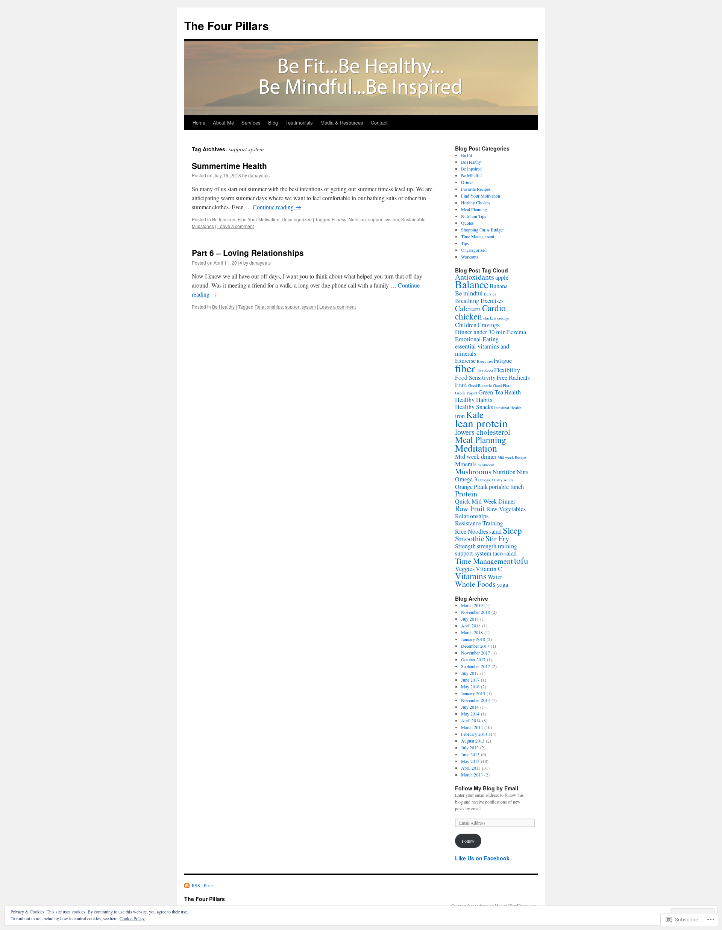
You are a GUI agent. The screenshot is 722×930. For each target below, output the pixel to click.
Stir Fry (497, 538)
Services (251, 122)
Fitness (339, 219)
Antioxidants (474, 277)
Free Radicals (513, 377)
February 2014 (474, 734)
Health (512, 392)
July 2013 (470, 747)
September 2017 (475, 666)
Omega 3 (466, 479)
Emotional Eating (477, 339)
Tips (465, 243)
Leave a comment (235, 226)
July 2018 (470, 619)
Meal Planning (474, 209)
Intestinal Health (507, 407)
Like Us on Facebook (482, 858)
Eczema (516, 332)
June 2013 (470, 754)
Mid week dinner (475, 456)
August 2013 (472, 741)
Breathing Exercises (479, 301)
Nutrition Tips (473, 216)
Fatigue (503, 360)
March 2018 (472, 632)
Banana (499, 286)
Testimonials (299, 122)
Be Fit (466, 155)
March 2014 (472, 727)
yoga (502, 584)
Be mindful (469, 293)
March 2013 (472, 775)
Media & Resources (341, 122)
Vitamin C (489, 569)
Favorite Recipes (476, 189)
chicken (468, 316)
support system (383, 219)
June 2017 (470, 680)
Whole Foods (475, 584)
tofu (521, 560)
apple (501, 277)
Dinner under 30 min (480, 332)
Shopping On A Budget (482, 230)
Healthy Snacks (474, 407)
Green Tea (490, 392)
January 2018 (473, 639)
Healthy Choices (475, 202)
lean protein (481, 423)
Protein (466, 494)
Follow (468, 841)
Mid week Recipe (512, 457)
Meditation (476, 447)
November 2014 (475, 700)
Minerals (465, 464)
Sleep (512, 530)
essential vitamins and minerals (482, 350)
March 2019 (472, 605)
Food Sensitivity (475, 377)
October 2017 (473, 659)
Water (495, 577)
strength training (497, 546)
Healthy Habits (473, 400)
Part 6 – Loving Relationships (248, 252)
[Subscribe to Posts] (187, 885)
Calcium (468, 308)
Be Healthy (223, 306)
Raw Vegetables (506, 509)
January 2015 (473, 693)
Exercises (485, 361)
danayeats (259, 175)
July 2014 (470, 707)
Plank (481, 487)
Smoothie (469, 538)
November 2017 (475, 653)
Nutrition (357, 219)
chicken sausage (496, 318)
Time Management (477, 236)
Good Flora (502, 385)
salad (495, 531)
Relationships (269, 306)
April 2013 (471, 768)
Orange (464, 487)
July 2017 (470, 673)
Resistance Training (479, 523)
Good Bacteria (480, 385)
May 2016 (470, 686)
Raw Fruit (470, 508)
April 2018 (471, 626)
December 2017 (475, 646)
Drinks (467, 182)
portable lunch (506, 487)
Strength (465, 546)
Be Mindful (471, 175)
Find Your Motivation (258, 219)
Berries (490, 294)
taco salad (505, 553)
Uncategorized (297, 219)
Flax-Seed (484, 370)
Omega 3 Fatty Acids (495, 480)
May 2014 (470, 714)
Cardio (494, 308)
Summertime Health (229, 165)
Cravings (488, 325)
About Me (223, 122)
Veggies (465, 569)
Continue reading (277, 207)
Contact (379, 122)
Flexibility (507, 370)
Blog (273, 122)
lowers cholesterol (482, 432)
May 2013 (470, 761)
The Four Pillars (226, 25)
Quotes (467, 223)
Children (465, 325)
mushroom (486, 464)
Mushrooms (473, 471)
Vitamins (471, 575)
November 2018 (475, 612)
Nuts (522, 472)
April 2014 (471, 720)
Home (199, 122)
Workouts (469, 257)
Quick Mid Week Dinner (485, 501)
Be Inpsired (223, 219)
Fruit (461, 385)
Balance (471, 284)
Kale (475, 414)
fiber (465, 368)
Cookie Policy (132, 918)
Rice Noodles (471, 531)
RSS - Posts (203, 885)
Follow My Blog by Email (486, 788)
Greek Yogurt (466, 393)
